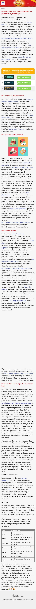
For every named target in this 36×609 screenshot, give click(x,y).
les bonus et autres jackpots (22, 167)
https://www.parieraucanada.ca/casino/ (18, 373)
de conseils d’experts (16, 129)
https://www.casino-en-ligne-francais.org (16, 268)
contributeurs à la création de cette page (16, 403)
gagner (4, 248)
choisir (10, 489)
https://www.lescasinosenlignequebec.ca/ (16, 38)
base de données (18, 234)
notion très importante (18, 209)
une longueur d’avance (18, 301)
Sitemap (31, 599)
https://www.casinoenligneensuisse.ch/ (15, 222)
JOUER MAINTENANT (23, 77)
